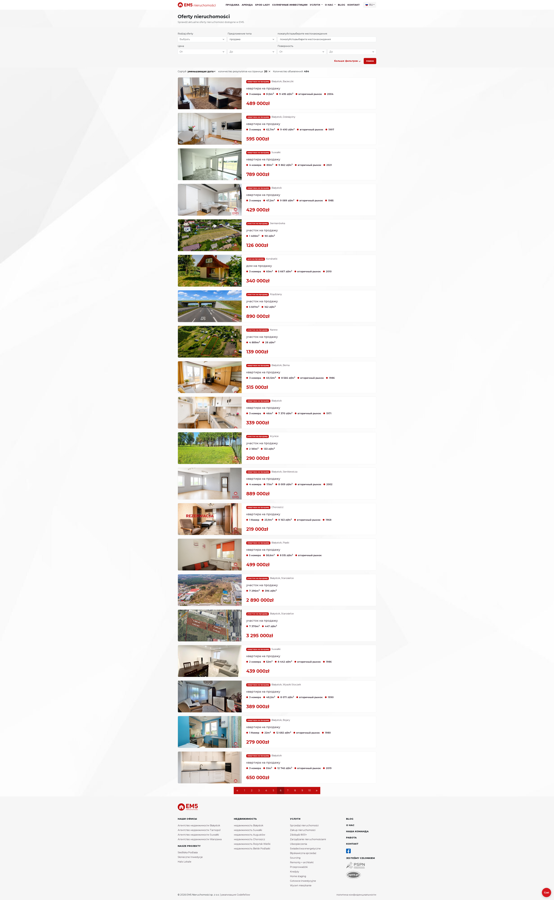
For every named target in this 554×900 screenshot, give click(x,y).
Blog (341, 4)
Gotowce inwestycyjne (303, 881)
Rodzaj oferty (185, 33)
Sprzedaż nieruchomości (304, 825)
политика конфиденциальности (356, 894)
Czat (546, 892)
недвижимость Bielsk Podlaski (252, 848)
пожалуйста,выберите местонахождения (302, 33)
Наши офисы (187, 818)
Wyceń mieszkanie (300, 885)
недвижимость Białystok (248, 825)
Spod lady (262, 4)
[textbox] (200, 39)
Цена (181, 46)
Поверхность (285, 46)
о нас (350, 825)
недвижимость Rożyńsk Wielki (252, 844)
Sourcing (295, 857)
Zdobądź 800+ (298, 834)
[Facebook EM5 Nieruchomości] (348, 851)
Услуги (295, 818)
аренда (247, 4)
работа (351, 837)
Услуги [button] (315, 4)
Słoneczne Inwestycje (190, 857)
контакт (353, 4)
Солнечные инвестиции (289, 4)
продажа (232, 4)
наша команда (357, 831)
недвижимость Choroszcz (249, 839)
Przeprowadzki (299, 867)
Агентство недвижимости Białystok (199, 825)
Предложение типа (239, 33)
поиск (370, 61)
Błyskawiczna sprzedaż (303, 853)
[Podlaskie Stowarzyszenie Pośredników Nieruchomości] (355, 865)
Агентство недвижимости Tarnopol (199, 830)
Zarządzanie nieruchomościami (308, 839)
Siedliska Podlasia (188, 852)
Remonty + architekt (302, 862)
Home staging (298, 876)
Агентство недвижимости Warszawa (200, 839)
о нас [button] (329, 4)
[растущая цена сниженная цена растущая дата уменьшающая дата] (201, 71)
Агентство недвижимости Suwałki (198, 834)
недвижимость (245, 818)
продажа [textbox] (235, 39)
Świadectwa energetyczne (305, 848)
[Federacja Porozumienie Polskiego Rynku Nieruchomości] (353, 875)
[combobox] (202, 39)
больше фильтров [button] (346, 61)
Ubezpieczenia (298, 844)
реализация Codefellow (235, 894)
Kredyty (294, 871)
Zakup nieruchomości (302, 830)
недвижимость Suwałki (248, 830)
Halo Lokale (184, 861)
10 (309, 790)
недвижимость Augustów (249, 834)
